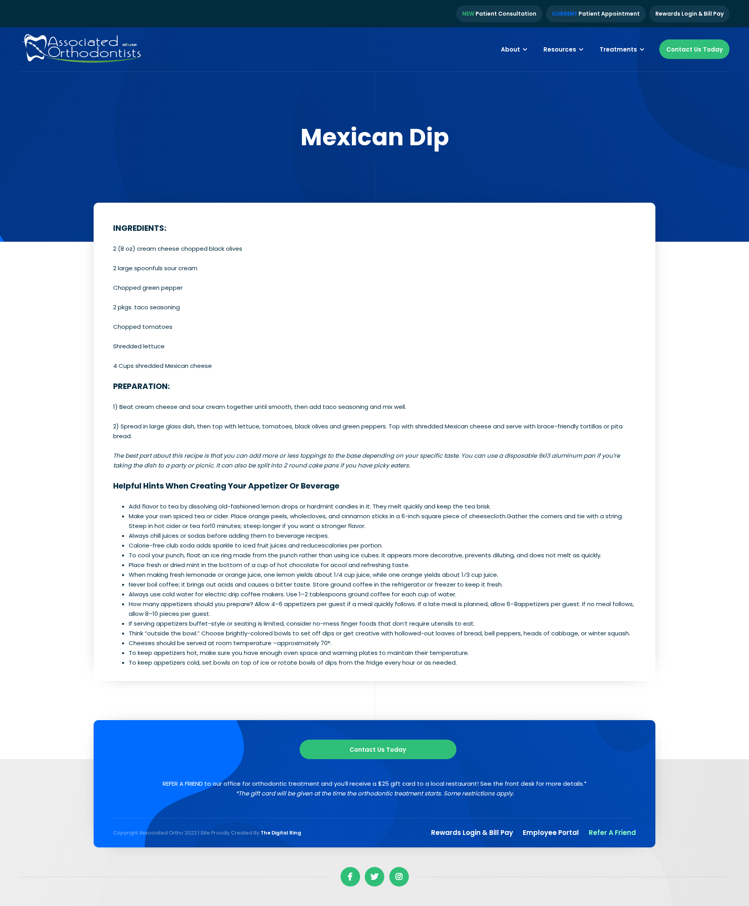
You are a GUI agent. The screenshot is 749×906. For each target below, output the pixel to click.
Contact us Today (378, 749)
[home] (82, 49)
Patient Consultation (499, 14)
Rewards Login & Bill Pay (689, 14)
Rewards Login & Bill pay (472, 832)
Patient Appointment (596, 14)
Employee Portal (551, 832)
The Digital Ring (281, 832)
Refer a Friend (612, 832)
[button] (514, 49)
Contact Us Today (694, 49)
